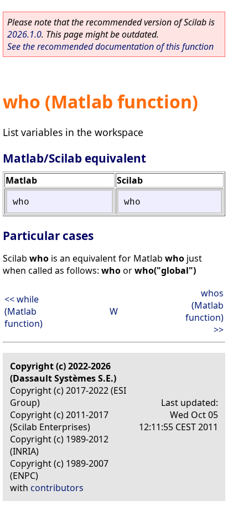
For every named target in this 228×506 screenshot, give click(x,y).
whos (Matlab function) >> (204, 311)
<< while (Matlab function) (23, 311)
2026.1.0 (24, 34)
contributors (57, 488)
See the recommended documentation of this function (110, 46)
